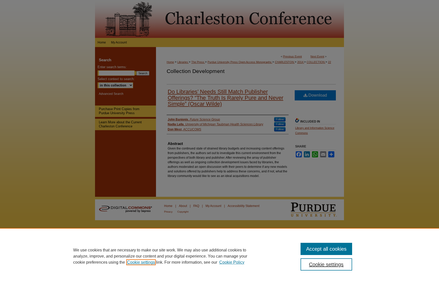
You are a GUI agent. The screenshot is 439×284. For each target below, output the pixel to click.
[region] (219, 256)
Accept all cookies (326, 249)
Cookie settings (141, 262)
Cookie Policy (231, 262)
